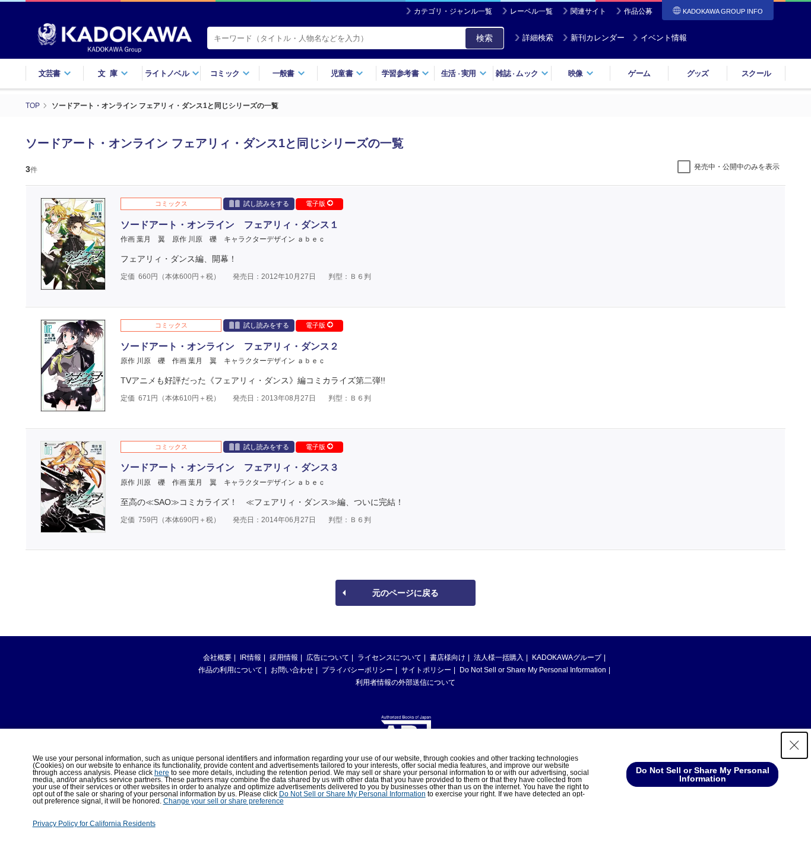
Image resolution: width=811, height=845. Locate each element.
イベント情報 (664, 37)
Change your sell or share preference (223, 801)
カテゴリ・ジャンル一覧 (453, 11)
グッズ (698, 73)
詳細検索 (537, 37)
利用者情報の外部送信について (405, 682)
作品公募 (638, 11)
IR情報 (250, 657)
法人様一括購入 (499, 657)
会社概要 (217, 657)
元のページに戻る (405, 593)
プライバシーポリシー (357, 670)
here (161, 772)
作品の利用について (230, 670)
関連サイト (588, 11)
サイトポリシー (426, 670)
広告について (327, 657)
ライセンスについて (389, 657)
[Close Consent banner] (794, 745)
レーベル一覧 (531, 11)
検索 (484, 38)
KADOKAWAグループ (566, 657)
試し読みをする (266, 203)
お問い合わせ (292, 670)
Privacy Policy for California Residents (94, 823)
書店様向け (447, 657)
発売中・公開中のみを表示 (737, 167)
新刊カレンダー (598, 37)
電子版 (316, 203)
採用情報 (284, 657)
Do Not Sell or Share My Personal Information (533, 670)
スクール (756, 73)
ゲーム (639, 73)
